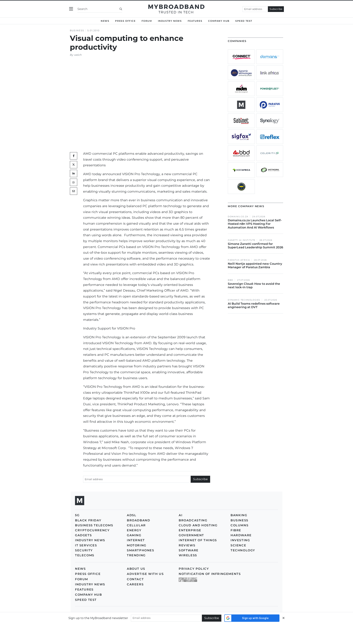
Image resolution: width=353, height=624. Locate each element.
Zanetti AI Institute (241, 240)
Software (189, 550)
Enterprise (190, 530)
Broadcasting (193, 520)
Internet (136, 540)
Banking (239, 515)
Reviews (187, 545)
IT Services (86, 545)
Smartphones (140, 550)
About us (136, 568)
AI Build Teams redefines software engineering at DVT (254, 305)
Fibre (236, 530)
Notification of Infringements (210, 574)
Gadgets (83, 535)
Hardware (241, 535)
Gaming (134, 535)
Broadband (138, 520)
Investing (240, 540)
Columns (239, 525)
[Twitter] (73, 164)
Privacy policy (194, 568)
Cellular (136, 525)
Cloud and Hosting (198, 525)
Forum (147, 21)
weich (78, 54)
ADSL (131, 515)
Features (195, 21)
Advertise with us (145, 574)
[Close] (283, 618)
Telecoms (84, 555)
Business (77, 30)
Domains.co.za (238, 216)
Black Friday (88, 520)
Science (238, 545)
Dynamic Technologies (244, 300)
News (105, 21)
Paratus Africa (239, 260)
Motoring (136, 545)
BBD (230, 280)
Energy (134, 530)
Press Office (125, 21)
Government (191, 535)
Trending (136, 555)
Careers (135, 584)
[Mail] (73, 191)
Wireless (188, 555)
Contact (135, 579)
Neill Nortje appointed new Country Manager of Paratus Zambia (255, 265)
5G (77, 515)
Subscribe (276, 9)
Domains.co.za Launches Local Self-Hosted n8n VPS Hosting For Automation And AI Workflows (255, 224)
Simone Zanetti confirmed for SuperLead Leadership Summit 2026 (255, 245)
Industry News (170, 21)
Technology (243, 550)
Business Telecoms (94, 525)
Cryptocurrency (92, 530)
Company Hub (218, 21)
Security (84, 550)
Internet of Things (198, 540)
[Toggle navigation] (71, 9)
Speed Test (86, 600)
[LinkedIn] (73, 173)
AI (180, 515)
